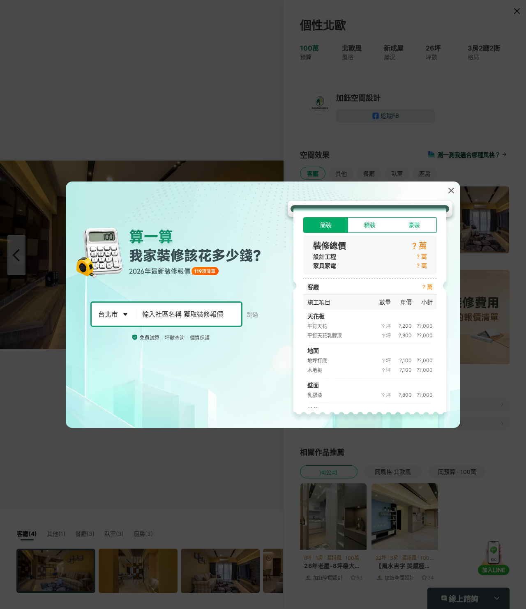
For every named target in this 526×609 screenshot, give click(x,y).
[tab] (325, 225)
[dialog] (263, 305)
